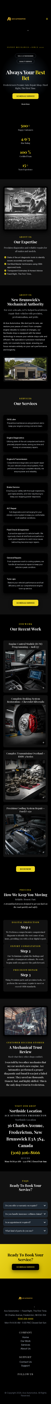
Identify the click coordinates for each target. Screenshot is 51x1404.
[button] (46, 19)
